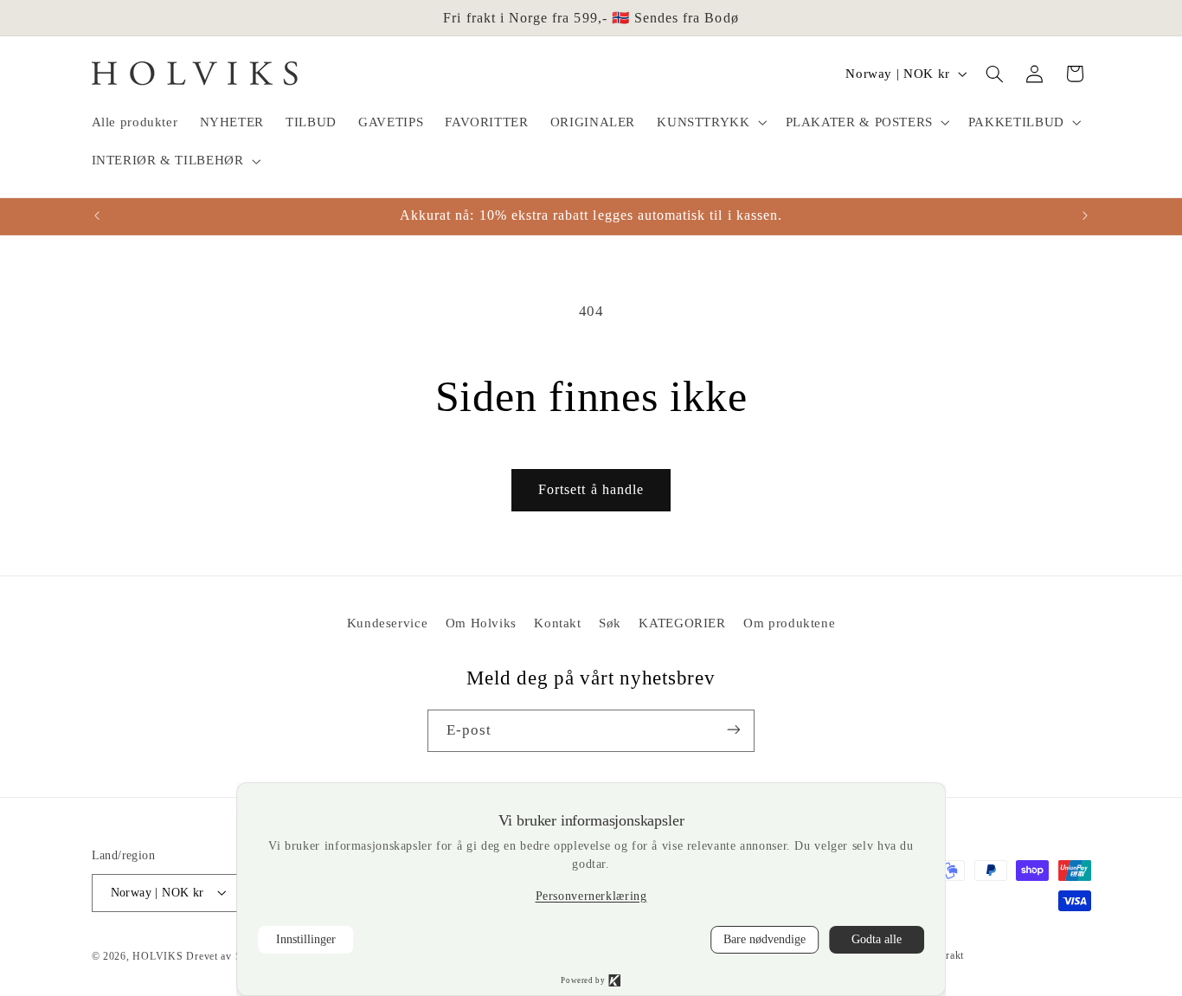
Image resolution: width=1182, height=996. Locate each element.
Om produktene (789, 622)
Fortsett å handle (591, 489)
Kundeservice (387, 622)
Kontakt (557, 622)
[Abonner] (734, 730)
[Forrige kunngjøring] (97, 215)
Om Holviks (481, 622)
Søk (610, 622)
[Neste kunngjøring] (1085, 215)
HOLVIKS (157, 955)
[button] (710, 123)
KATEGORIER (682, 622)
